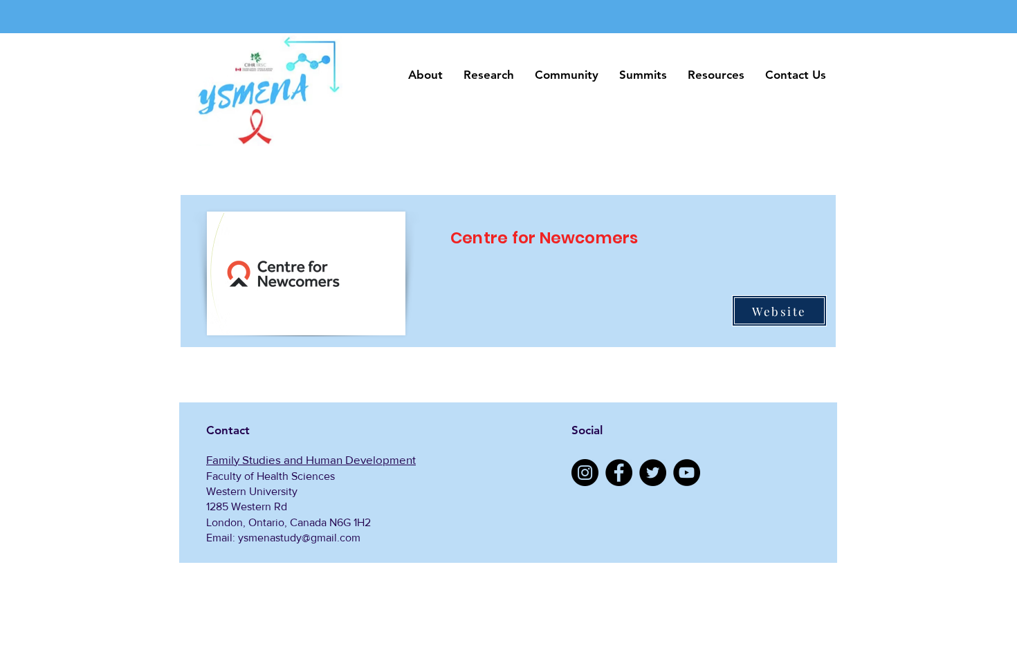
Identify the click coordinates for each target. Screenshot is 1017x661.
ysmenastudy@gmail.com (299, 537)
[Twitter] (652, 472)
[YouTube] (686, 472)
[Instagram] (584, 472)
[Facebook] (618, 472)
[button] (425, 75)
